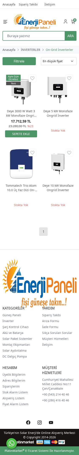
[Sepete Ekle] (21, 133)
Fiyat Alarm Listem (15, 404)
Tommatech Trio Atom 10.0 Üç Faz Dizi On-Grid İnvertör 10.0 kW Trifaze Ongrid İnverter (21, 188)
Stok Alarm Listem (15, 392)
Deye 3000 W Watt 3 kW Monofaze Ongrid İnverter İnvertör (21, 113)
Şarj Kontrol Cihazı (16, 327)
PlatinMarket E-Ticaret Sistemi (27, 451)
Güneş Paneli (12, 315)
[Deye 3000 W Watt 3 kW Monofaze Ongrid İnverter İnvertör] (21, 90)
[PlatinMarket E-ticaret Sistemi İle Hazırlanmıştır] (23, 442)
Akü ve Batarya (13, 333)
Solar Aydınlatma (15, 350)
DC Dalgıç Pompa (15, 356)
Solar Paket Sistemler (17, 339)
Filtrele (19, 61)
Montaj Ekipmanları (16, 345)
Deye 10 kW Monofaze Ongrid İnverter (58, 188)
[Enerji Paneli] (34, 21)
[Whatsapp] (11, 443)
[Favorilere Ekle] (32, 78)
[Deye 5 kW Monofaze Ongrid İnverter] (58, 90)
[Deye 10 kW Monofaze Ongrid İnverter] (58, 164)
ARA (70, 36)
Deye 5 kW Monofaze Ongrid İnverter (58, 113)
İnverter (8, 321)
